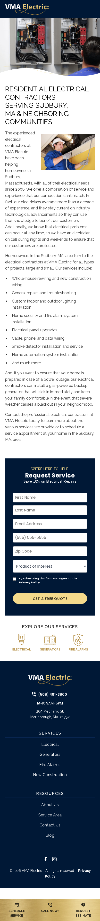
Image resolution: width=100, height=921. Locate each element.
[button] (87, 9)
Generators (50, 754)
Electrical (50, 744)
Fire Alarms (49, 764)
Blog (50, 835)
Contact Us (50, 825)
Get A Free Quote (50, 598)
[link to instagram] (54, 859)
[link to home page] (27, 9)
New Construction (50, 774)
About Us (50, 804)
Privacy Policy (29, 582)
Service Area (50, 815)
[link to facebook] (46, 859)
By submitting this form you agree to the (48, 580)
